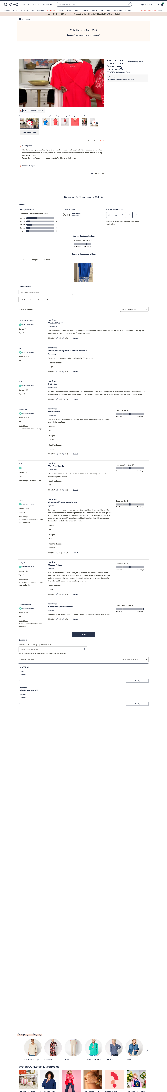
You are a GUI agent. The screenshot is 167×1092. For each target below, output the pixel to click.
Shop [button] (25, 4)
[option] (83, 13)
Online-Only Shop (37, 10)
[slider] (61, 102)
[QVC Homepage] (20, 19)
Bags (101, 10)
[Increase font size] (100, 140)
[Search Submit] (129, 4)
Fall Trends (24, 10)
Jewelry (86, 10)
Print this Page (99, 173)
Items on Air (47, 4)
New (15, 10)
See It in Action (29, 132)
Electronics (118, 10)
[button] (143, 4)
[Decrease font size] (103, 140)
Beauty (77, 10)
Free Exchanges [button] (28, 166)
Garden (60, 10)
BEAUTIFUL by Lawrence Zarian (118, 72)
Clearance (51, 10)
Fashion (69, 10)
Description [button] (27, 145)
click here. (71, 158)
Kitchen (128, 10)
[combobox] (91, 4)
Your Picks (6, 10)
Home (109, 10)
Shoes (94, 10)
